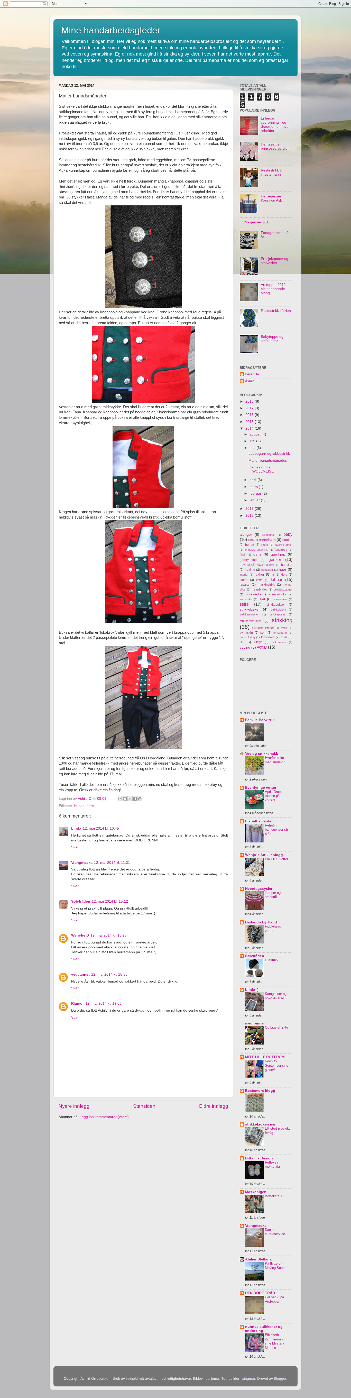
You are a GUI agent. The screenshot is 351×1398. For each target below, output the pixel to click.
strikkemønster (249, 614)
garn (257, 554)
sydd (284, 627)
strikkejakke (278, 609)
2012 (250, 516)
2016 (250, 415)
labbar (276, 579)
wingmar (248, 1379)
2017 (250, 408)
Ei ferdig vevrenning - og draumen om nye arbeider (275, 124)
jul (273, 574)
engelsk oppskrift (256, 549)
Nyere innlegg (74, 1106)
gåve (260, 564)
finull (242, 554)
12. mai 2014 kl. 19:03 (103, 1003)
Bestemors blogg (260, 1091)
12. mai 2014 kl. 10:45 (101, 828)
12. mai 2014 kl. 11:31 (112, 863)
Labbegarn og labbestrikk (269, 454)
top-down (267, 637)
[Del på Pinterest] (139, 798)
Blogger (280, 1379)
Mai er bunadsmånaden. (268, 460)
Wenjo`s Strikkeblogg (264, 855)
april (253, 480)
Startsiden (144, 1106)
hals (271, 564)
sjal (262, 599)
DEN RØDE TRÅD (260, 1293)
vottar (262, 647)
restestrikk (279, 594)
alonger (246, 535)
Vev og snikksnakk (261, 754)
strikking (282, 620)
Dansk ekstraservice (275, 1232)
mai (253, 448)
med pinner (255, 1023)
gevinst (245, 565)
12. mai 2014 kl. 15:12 (110, 901)
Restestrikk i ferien (276, 311)
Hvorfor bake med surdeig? (275, 760)
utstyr (258, 642)
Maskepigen (255, 1192)
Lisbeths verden (259, 821)
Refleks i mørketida (272, 1164)
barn (251, 539)
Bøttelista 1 (273, 1196)
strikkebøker (250, 609)
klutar (243, 580)
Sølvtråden (80, 901)
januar (255, 500)
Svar (75, 847)
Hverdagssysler (258, 889)
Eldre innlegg (213, 1106)
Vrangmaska (82, 863)
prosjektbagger (283, 589)
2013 (250, 509)
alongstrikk (268, 534)
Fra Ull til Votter (276, 859)
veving (245, 647)
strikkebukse (275, 604)
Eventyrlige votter (260, 787)
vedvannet (80, 974)
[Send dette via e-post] (120, 798)
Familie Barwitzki (260, 720)
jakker (259, 574)
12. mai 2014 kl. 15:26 (108, 935)
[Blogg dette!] (125, 798)
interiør (244, 574)
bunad (79, 806)
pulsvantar (254, 594)
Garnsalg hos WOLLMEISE (261, 469)
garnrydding (248, 560)
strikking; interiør (263, 627)
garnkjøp (278, 554)
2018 (250, 401)
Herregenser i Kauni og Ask (272, 198)
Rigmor (77, 1003)
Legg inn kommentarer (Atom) (104, 1117)
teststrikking (247, 637)
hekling (250, 569)
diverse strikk (283, 544)
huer (282, 569)
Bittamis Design (259, 1158)
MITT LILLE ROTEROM (265, 1057)
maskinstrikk (266, 584)
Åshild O (251, 381)
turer (284, 637)
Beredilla (252, 374)
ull (241, 642)
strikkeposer (277, 614)
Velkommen (279, 642)
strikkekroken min (260, 1124)
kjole (284, 574)
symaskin (246, 632)
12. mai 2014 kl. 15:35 (109, 974)
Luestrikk (272, 960)
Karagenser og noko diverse (276, 996)
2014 (250, 428)
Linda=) (251, 990)
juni (253, 441)
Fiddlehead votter (273, 928)
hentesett (267, 569)
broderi (287, 540)
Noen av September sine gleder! (276, 1065)
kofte (259, 580)
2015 (250, 422)
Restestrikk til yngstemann (271, 172)
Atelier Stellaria (258, 1259)
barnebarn (267, 540)
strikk (244, 604)
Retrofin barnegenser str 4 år (276, 829)
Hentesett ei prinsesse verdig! (275, 146)
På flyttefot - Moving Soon (274, 1265)
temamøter (280, 632)
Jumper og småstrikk (273, 895)
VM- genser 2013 (256, 222)
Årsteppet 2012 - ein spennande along (274, 289)
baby (287, 534)
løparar (245, 584)
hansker (286, 565)
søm (90, 806)
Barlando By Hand (261, 922)
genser (275, 559)
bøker (264, 544)
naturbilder (259, 589)
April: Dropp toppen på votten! (273, 796)
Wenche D (80, 935)
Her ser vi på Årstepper (274, 1299)
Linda (76, 828)
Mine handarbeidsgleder (110, 30)
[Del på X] (130, 798)
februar (256, 493)
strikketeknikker (250, 621)
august (256, 434)
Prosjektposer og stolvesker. (274, 261)
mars (254, 487)
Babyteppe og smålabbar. (272, 339)
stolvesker (280, 599)
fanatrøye (281, 549)
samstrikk (246, 599)
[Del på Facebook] (134, 798)
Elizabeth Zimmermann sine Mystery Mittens (274, 1341)
